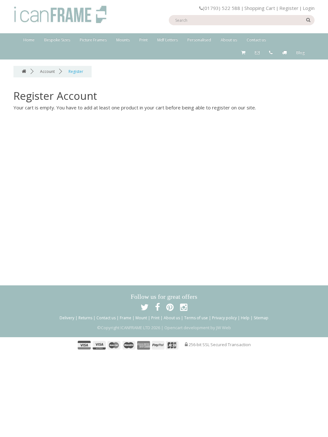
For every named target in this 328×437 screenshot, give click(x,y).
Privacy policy (224, 318)
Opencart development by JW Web (197, 327)
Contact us (256, 40)
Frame (125, 318)
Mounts (123, 40)
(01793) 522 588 (221, 8)
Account (47, 71)
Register (289, 8)
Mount (141, 318)
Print (143, 40)
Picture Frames (93, 40)
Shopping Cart (259, 8)
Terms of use (196, 318)
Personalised (199, 40)
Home (29, 40)
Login (309, 8)
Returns (85, 318)
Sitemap (261, 318)
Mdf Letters (167, 40)
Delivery (67, 318)
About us (229, 40)
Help (245, 318)
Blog (300, 52)
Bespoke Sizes (57, 40)
